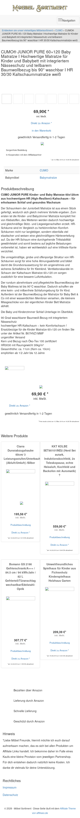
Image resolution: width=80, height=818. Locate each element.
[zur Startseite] (40, 7)
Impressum (10, 787)
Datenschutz (10, 795)
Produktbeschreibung (20, 524)
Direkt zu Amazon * (41, 123)
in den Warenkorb (41, 130)
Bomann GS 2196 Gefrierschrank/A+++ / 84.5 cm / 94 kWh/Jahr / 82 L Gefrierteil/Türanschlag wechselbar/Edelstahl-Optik (20, 576)
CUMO (59, 30)
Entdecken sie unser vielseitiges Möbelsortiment (27, 30)
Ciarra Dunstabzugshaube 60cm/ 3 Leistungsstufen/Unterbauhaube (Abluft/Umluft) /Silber (25, 454)
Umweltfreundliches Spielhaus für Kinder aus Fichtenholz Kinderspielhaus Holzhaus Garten (59, 572)
